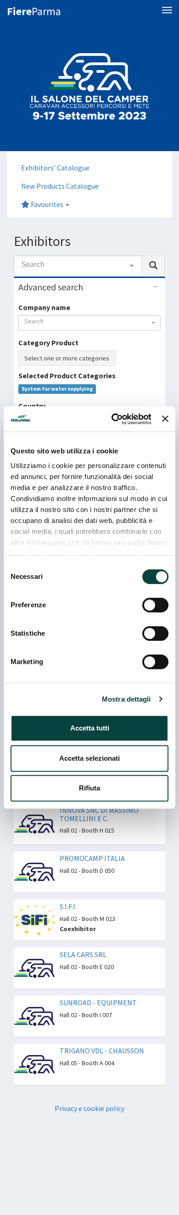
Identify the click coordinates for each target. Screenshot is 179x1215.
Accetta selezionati (89, 758)
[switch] (155, 605)
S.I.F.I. (68, 906)
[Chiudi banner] (165, 419)
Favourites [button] (47, 204)
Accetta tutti (89, 728)
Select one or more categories (66, 358)
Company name (44, 307)
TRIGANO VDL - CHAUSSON (102, 1050)
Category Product (48, 342)
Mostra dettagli (126, 699)
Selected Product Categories (67, 375)
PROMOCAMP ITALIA (92, 858)
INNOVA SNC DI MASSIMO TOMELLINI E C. (99, 814)
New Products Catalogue (60, 186)
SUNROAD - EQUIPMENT (98, 1002)
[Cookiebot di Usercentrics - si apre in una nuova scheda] (113, 419)
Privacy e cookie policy (89, 1108)
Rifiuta (89, 788)
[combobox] (78, 266)
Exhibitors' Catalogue (55, 167)
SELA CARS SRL (83, 954)
